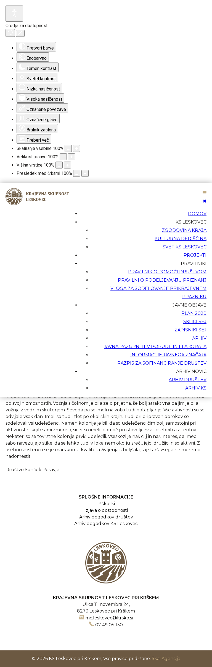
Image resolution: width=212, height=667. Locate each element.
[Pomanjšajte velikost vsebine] (68, 148)
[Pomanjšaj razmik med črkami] (76, 173)
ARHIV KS (195, 388)
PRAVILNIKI (193, 263)
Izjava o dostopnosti (106, 510)
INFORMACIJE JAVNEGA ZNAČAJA (168, 354)
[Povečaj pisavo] (71, 156)
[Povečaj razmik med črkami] (85, 173)
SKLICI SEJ (194, 321)
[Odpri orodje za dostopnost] (14, 14)
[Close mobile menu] (204, 201)
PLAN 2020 (193, 313)
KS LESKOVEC (191, 222)
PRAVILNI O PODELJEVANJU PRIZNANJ (162, 280)
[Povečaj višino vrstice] (67, 165)
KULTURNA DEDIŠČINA (180, 238)
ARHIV (199, 338)
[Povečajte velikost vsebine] (76, 148)
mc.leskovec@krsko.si (109, 618)
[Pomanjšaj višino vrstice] (59, 165)
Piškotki (106, 503)
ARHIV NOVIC (191, 371)
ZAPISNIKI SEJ (190, 330)
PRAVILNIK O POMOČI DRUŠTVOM (167, 271)
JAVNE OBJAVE (189, 305)
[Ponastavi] (10, 33)
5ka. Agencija (166, 658)
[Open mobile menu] (204, 192)
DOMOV (197, 213)
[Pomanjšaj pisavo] (63, 156)
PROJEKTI (195, 255)
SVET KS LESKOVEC (184, 247)
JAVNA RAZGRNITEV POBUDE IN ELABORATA (155, 346)
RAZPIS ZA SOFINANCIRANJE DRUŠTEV (161, 363)
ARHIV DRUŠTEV (187, 379)
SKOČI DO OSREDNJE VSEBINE (170, 186)
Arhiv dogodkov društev (106, 517)
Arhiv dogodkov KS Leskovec (106, 523)
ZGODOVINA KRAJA (184, 230)
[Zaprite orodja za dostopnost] (20, 33)
